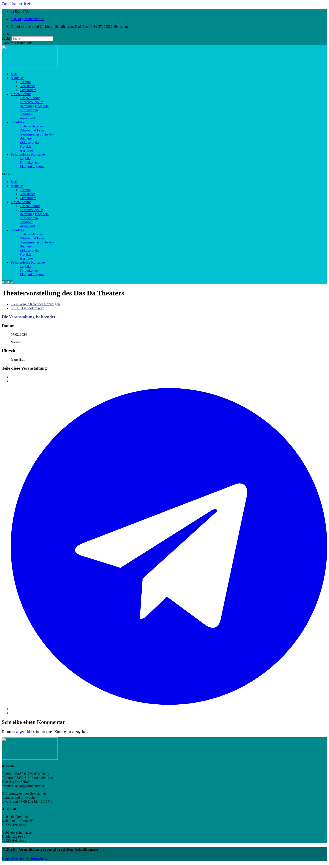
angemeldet (24, 732)
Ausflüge (26, 150)
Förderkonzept (30, 162)
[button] (164, 34)
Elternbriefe (28, 90)
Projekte (25, 146)
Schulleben (18, 122)
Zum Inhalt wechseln (17, 4)
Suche (6, 38)
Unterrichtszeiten (32, 126)
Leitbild (25, 158)
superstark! (27, 118)
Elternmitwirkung (32, 166)
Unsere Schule (21, 94)
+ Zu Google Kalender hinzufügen (35, 304)
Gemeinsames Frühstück (37, 134)
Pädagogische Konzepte (28, 154)
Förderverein (29, 110)
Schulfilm (26, 114)
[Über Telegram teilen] (169, 709)
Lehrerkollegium (31, 102)
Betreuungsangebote (34, 106)
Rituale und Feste (32, 130)
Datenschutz (36, 858)
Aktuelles (17, 78)
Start (14, 74)
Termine (25, 82)
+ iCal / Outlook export (27, 308)
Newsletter (27, 86)
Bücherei (26, 138)
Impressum (12, 858)
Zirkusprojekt (29, 142)
